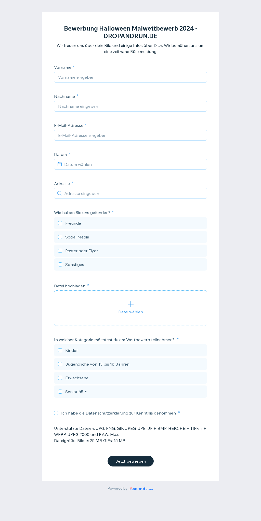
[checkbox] (130, 224)
